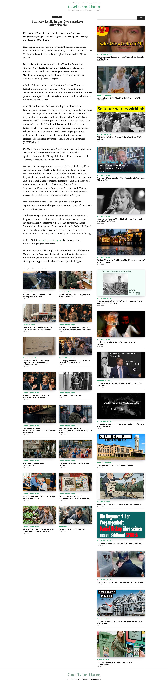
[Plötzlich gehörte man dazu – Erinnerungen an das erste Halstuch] (39, 482)
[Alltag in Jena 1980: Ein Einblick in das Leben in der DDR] (121, 79)
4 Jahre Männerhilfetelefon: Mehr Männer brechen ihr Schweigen (117, 343)
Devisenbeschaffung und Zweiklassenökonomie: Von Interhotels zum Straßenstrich (39, 430)
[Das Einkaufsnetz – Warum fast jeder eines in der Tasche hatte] (75, 280)
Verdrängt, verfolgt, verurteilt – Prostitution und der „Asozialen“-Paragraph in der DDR (75, 430)
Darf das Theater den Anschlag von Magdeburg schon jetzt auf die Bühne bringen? (120, 261)
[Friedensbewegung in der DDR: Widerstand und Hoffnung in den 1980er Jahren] (121, 406)
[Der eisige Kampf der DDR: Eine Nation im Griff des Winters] (121, 564)
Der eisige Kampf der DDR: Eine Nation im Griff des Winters (120, 582)
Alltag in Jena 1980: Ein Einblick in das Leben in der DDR (119, 98)
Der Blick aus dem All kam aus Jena (72, 529)
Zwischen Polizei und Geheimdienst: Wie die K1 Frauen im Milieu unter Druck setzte (75, 328)
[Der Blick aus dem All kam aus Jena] (75, 515)
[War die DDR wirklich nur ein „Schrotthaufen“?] (39, 449)
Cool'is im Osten (57, 17)
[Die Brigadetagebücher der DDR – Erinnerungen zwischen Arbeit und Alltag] (75, 482)
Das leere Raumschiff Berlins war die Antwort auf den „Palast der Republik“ (120, 622)
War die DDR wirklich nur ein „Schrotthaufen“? (34, 464)
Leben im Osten (29, 292)
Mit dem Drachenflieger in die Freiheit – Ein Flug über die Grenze (38, 295)
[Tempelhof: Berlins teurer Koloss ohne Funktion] (121, 447)
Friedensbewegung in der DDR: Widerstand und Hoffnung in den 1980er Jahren (120, 425)
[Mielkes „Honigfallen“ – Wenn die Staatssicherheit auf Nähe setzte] (39, 381)
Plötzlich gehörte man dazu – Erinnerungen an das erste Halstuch (39, 497)
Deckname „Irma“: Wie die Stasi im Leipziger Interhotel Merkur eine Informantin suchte (36, 362)
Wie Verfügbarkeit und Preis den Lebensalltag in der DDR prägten (119, 138)
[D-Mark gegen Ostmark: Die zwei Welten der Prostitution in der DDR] (75, 346)
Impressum (96, 679)
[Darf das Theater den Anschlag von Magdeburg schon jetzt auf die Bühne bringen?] (121, 242)
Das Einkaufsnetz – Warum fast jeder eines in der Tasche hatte (74, 295)
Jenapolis (63, 526)
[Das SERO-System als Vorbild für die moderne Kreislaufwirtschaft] (121, 644)
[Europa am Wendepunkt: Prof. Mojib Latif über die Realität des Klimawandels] (121, 160)
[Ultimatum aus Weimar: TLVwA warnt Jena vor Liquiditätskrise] (121, 486)
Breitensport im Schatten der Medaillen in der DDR (74, 464)
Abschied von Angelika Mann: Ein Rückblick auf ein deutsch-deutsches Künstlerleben (120, 220)
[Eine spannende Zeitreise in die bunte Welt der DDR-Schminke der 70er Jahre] (121, 39)
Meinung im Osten (104, 380)
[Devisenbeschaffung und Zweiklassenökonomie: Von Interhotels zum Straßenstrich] (39, 414)
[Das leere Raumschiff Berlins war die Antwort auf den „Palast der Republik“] (121, 603)
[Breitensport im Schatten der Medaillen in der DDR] (75, 449)
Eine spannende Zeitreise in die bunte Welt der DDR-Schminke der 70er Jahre (120, 58)
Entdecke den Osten (105, 95)
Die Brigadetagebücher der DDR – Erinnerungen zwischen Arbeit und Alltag (74, 497)
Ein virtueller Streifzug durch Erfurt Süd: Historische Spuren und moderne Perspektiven (119, 302)
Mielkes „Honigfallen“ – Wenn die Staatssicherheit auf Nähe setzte (36, 396)
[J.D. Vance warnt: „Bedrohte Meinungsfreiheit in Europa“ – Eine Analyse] (121, 365)
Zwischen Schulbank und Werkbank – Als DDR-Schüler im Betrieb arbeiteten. (38, 530)
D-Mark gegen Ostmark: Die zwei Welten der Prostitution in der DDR (74, 361)
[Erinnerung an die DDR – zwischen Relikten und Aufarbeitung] (121, 525)
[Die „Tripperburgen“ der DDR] (75, 381)
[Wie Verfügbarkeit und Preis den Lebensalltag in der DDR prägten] (121, 119)
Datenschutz (86, 679)
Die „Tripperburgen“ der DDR (70, 395)
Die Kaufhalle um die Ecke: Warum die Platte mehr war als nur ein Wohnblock (37, 328)
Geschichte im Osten (67, 325)
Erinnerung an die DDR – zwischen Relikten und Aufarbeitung (120, 543)
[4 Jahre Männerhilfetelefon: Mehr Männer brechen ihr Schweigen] (121, 324)
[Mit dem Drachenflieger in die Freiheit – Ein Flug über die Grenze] (39, 280)
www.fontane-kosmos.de (51, 240)
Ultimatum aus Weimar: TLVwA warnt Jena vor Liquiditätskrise (120, 504)
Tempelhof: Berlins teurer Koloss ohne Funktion (115, 465)
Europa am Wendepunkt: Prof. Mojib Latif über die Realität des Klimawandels (121, 179)
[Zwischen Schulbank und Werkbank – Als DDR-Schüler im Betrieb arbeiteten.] (39, 515)
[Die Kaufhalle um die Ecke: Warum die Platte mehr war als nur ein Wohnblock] (39, 313)
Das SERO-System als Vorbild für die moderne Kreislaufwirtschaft (114, 663)
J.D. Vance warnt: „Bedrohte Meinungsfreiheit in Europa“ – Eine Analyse (119, 384)
